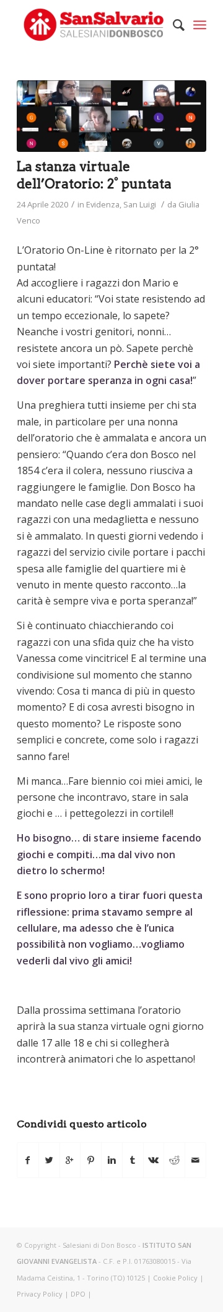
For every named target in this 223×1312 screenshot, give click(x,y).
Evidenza (103, 204)
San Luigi (139, 204)
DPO (78, 1293)
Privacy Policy (40, 1293)
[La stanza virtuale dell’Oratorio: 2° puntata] (111, 116)
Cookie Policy (175, 1277)
